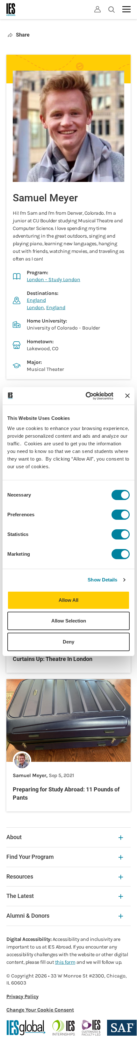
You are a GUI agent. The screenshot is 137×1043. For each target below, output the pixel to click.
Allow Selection (68, 620)
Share (23, 35)
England (36, 300)
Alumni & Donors (27, 915)
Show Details (102, 579)
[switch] (121, 515)
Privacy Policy (22, 996)
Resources (19, 876)
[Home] (11, 9)
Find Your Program (30, 856)
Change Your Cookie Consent (40, 1010)
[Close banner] (127, 395)
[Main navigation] (126, 9)
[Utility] (97, 9)
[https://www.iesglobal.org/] (26, 1028)
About (14, 837)
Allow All (68, 600)
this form (65, 962)
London (35, 307)
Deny (68, 641)
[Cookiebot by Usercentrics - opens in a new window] (86, 396)
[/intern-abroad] (64, 1028)
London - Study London (53, 279)
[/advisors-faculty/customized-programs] (91, 1028)
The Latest (20, 896)
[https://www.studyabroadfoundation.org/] (122, 1028)
